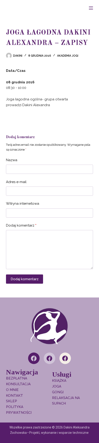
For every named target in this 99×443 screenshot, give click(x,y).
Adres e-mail (16, 182)
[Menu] (91, 8)
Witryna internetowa (22, 203)
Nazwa (11, 160)
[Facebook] (34, 358)
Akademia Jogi (67, 55)
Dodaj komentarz (21, 225)
